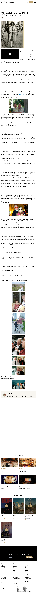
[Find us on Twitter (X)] (28, 581)
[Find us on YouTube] (27, 581)
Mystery (26, 565)
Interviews (3, 582)
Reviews (2, 576)
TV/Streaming (15, 581)
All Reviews (3, 566)
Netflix (26, 566)
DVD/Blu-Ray (15, 576)
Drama (14, 570)
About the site (27, 576)
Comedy (14, 567)
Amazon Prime (15, 566)
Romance (26, 567)
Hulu (14, 572)
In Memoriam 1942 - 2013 (11, 589)
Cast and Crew (3, 567)
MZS (2, 579)
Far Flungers (3, 581)
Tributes (2, 583)
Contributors (27, 579)
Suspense (26, 570)
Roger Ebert (3, 10)
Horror (14, 571)
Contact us (27, 577)
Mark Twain (21, 94)
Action (14, 565)
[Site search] (27, 2)
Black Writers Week (16, 578)
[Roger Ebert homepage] (7, 2)
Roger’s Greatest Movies (5, 565)
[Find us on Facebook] (25, 581)
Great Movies (3, 578)
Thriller (26, 571)
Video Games (15, 577)
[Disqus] (18, 440)
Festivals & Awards (16, 583)
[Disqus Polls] (18, 417)
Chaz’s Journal (3, 577)
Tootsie (28, 182)
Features (14, 579)
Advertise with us (28, 578)
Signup (31, 2)
